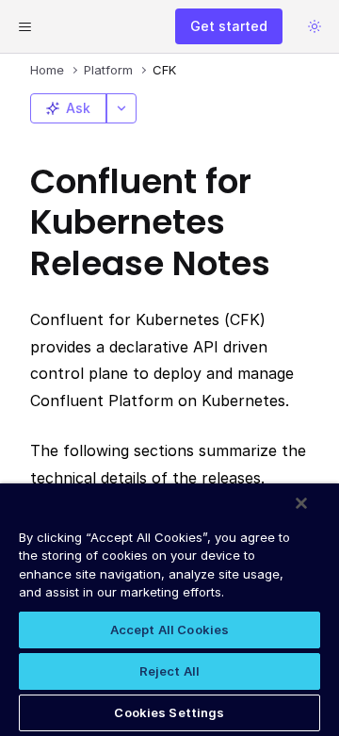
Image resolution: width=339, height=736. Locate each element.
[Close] (301, 503)
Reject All (169, 671)
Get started (228, 26)
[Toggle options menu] (121, 108)
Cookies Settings (169, 712)
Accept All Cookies (169, 629)
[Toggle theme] (314, 26)
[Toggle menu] (24, 26)
